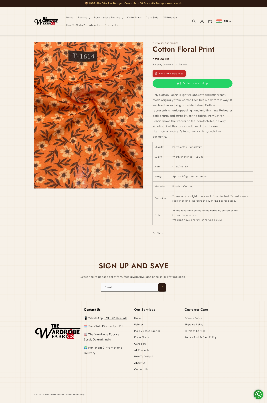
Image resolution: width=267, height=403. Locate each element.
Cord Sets (140, 343)
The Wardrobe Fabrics (53, 394)
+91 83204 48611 (115, 318)
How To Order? (143, 356)
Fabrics (138, 324)
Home (137, 318)
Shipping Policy (194, 324)
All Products (141, 350)
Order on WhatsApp (195, 83)
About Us (139, 362)
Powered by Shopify (75, 394)
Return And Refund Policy (200, 337)
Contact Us (141, 369)
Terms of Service (195, 330)
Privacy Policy (193, 318)
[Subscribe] (162, 287)
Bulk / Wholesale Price (171, 73)
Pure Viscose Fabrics (147, 330)
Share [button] (160, 233)
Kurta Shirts (141, 337)
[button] (84, 17)
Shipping (157, 64)
